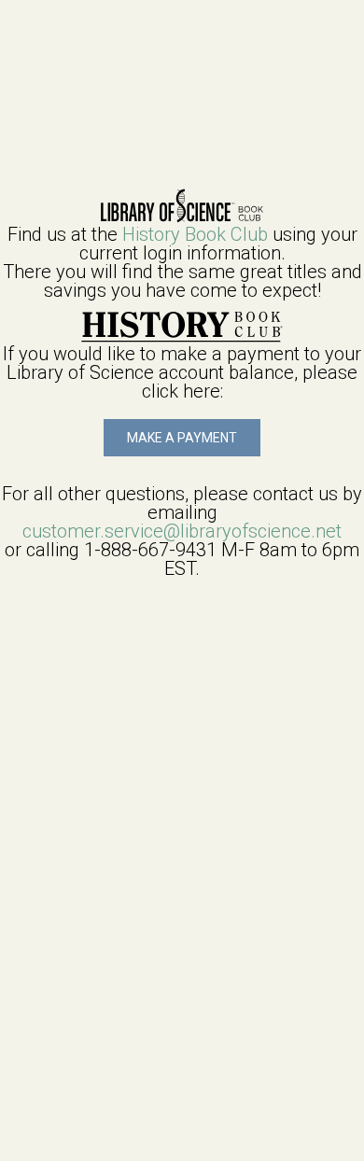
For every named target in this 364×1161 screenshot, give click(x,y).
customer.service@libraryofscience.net (182, 531)
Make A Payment (182, 437)
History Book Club (195, 234)
